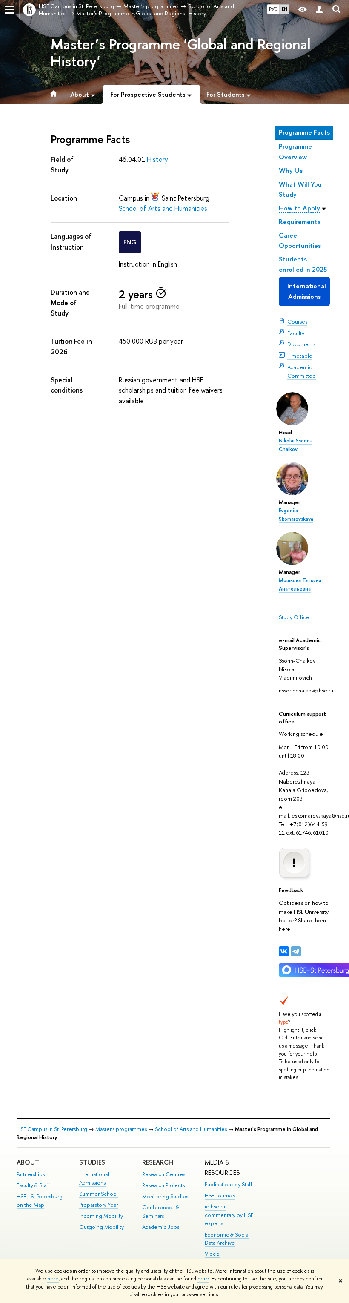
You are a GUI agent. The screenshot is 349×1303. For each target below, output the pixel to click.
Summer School (98, 1193)
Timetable (299, 355)
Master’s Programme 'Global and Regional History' (181, 53)
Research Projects (163, 1185)
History (157, 159)
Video (212, 1253)
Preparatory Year (98, 1204)
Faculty (295, 333)
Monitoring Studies (165, 1196)
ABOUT (28, 1162)
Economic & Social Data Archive (227, 1239)
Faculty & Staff (33, 1185)
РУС (273, 9)
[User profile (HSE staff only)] (319, 9)
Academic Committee (301, 371)
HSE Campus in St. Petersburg (52, 1129)
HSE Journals (220, 1195)
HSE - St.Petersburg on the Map (40, 1200)
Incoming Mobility (101, 1216)
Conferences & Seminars (160, 1212)
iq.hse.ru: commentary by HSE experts (229, 1215)
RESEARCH (157, 1162)
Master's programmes (121, 1129)
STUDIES (92, 1162)
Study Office (294, 617)
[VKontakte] (284, 951)
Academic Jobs (160, 1227)
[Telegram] (296, 951)
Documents (301, 344)
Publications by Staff (228, 1184)
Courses (297, 321)
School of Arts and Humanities (163, 208)
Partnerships (31, 1174)
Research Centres (163, 1174)
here (53, 1278)
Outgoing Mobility (101, 1227)
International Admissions (306, 291)
